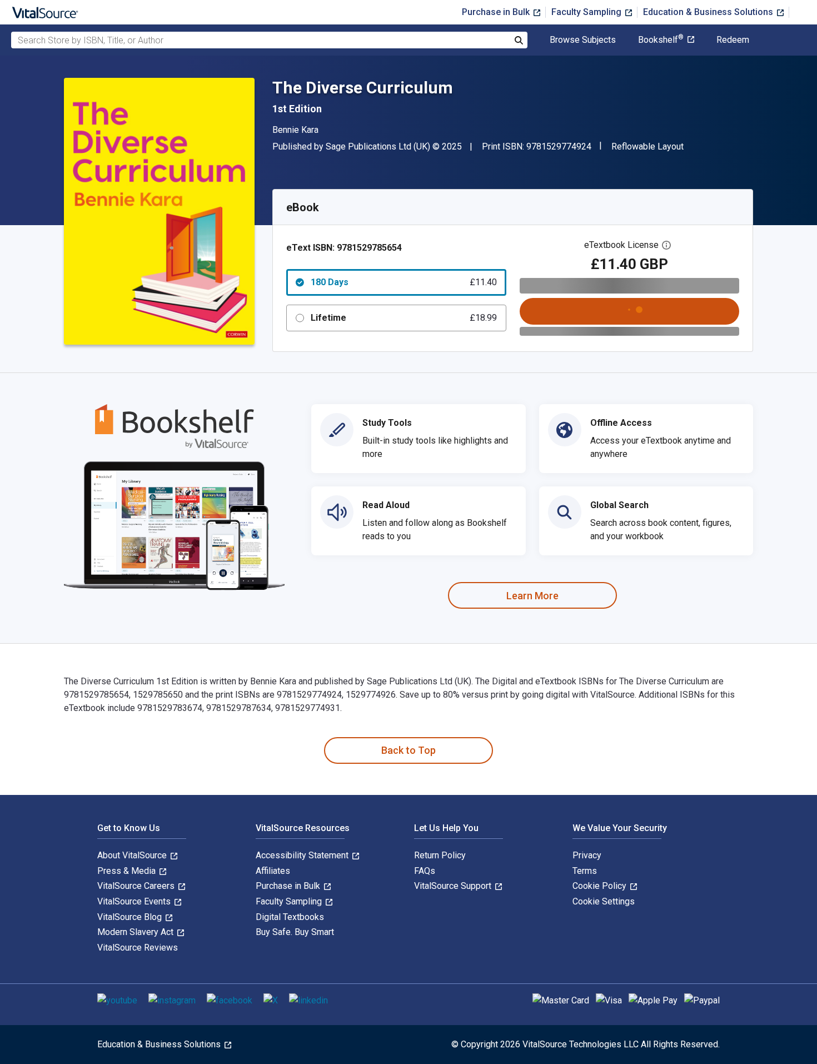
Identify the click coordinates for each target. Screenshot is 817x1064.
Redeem (732, 40)
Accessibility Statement (303, 855)
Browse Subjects (583, 40)
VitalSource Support (454, 886)
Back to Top (408, 750)
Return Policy (440, 855)
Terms (584, 871)
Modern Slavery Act (136, 932)
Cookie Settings (603, 901)
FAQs (424, 871)
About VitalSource (133, 855)
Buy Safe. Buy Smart (295, 932)
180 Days (404, 282)
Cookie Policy (600, 886)
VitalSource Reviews (137, 947)
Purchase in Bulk (497, 12)
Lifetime (404, 317)
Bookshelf (661, 40)
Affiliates (273, 871)
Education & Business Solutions (709, 12)
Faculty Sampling (587, 12)
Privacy (586, 855)
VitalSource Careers (137, 886)
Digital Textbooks (290, 917)
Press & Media (127, 871)
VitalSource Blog (130, 917)
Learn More (532, 595)
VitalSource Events (135, 901)
